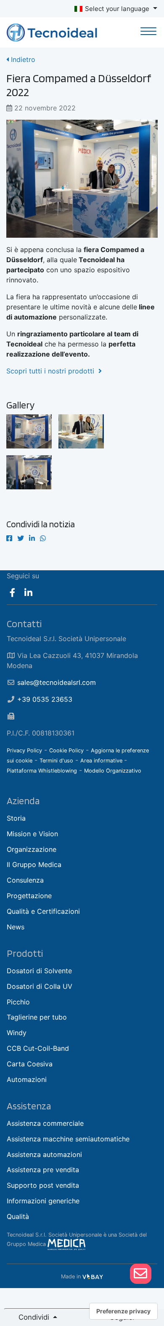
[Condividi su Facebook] (9, 538)
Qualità (18, 1216)
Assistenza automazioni (44, 1154)
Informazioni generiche (43, 1201)
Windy (16, 1032)
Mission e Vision (32, 833)
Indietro (22, 59)
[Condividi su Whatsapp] (43, 538)
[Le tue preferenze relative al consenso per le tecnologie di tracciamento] (123, 1311)
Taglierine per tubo (37, 1017)
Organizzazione (31, 849)
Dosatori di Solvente (39, 970)
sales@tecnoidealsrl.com (56, 682)
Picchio (18, 1002)
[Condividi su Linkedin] (32, 538)
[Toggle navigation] (149, 32)
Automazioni (27, 1079)
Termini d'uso (56, 760)
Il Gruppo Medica (34, 864)
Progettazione (29, 895)
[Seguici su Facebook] (12, 592)
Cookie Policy (66, 750)
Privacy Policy (24, 750)
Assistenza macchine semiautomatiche (68, 1139)
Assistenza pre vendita (43, 1169)
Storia (16, 818)
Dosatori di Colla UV (39, 986)
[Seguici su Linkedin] (28, 592)
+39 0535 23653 (44, 699)
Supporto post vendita (43, 1185)
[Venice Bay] (92, 1276)
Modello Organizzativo (112, 771)
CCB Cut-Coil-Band (38, 1048)
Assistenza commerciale (45, 1123)
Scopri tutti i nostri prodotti (52, 371)
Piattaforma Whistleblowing (42, 771)
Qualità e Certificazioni (43, 911)
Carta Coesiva (30, 1064)
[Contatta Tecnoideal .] (140, 1274)
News (15, 927)
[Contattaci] (140, 1273)
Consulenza (25, 880)
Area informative (102, 760)
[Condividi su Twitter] (20, 538)
